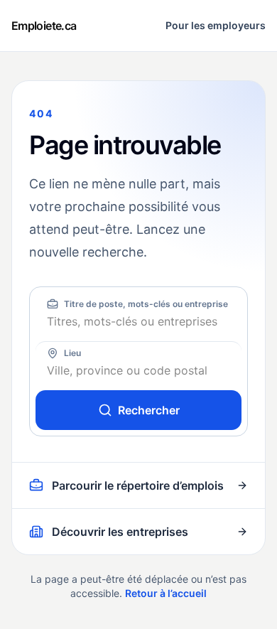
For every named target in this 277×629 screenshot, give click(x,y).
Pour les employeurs (215, 25)
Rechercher (149, 410)
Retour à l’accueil (166, 593)
